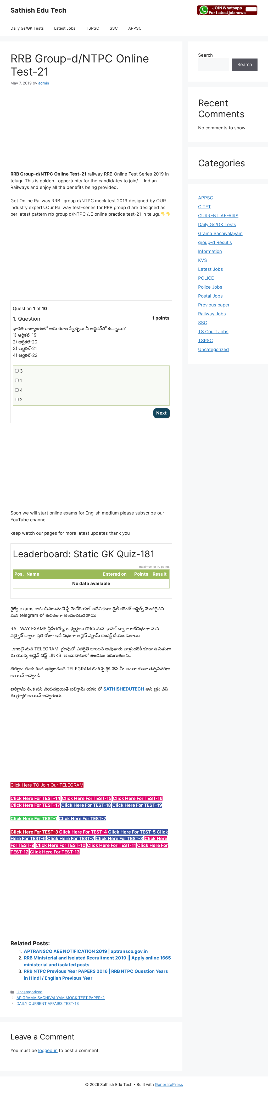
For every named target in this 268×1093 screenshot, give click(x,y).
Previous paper (214, 304)
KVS (202, 260)
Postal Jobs (210, 296)
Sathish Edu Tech (38, 10)
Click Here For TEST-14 (35, 798)
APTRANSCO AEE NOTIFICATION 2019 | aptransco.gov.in (86, 951)
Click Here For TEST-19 (137, 805)
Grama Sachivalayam (220, 233)
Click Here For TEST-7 (70, 838)
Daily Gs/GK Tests (27, 28)
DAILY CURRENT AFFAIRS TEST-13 (47, 1003)
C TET (204, 206)
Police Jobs (210, 287)
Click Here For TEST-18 (86, 805)
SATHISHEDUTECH (123, 689)
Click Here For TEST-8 (119, 838)
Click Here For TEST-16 (138, 798)
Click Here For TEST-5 (132, 832)
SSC (114, 28)
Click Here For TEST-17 (35, 805)
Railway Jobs (212, 313)
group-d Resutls (215, 242)
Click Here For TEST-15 (86, 798)
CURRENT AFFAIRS (218, 215)
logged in (48, 1050)
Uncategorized (29, 992)
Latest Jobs (64, 28)
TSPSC (92, 28)
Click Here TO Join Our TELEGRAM (46, 785)
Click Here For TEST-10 (61, 845)
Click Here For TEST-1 (33, 818)
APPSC (135, 28)
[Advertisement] (91, 131)
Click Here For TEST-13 (55, 852)
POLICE (206, 278)
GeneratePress (169, 1084)
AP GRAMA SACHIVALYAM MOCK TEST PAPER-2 (60, 997)
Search (205, 55)
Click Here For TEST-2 (82, 818)
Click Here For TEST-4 (83, 832)
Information (210, 251)
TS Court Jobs (213, 331)
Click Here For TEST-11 (111, 845)
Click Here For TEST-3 (34, 832)
